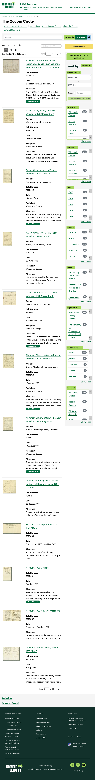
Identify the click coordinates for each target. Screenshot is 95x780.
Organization (72, 308)
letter (71, 352)
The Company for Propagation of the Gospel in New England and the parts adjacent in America (74, 337)
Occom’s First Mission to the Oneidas (75, 287)
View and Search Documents (15, 26)
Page (43, 54)
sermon (71, 370)
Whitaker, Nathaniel (72, 172)
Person (70, 388)
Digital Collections (29, 4)
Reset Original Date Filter (80, 98)
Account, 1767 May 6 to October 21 (43, 610)
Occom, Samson (72, 123)
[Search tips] (89, 37)
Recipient (70, 147)
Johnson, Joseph (72, 132)
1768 (70, 210)
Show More (32, 101)
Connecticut (74, 244)
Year (69, 187)
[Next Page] (57, 53)
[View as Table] (15, 50)
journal (71, 358)
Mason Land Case (73, 298)
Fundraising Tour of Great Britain (74, 275)
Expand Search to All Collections (79, 56)
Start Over (78, 46)
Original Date (72, 72)
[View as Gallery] (10, 50)
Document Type (73, 348)
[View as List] (6, 50)
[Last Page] (60, 53)
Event (69, 267)
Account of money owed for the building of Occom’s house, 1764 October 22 (42, 484)
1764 (70, 216)
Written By (71, 107)
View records (11, 45)
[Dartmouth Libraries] (9, 7)
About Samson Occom (51, 26)
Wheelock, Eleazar (73, 113)
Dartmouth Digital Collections (12, 16)
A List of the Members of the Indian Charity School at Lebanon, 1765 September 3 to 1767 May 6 (43, 64)
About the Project (70, 26)
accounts (72, 364)
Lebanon (72, 232)
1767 (70, 192)
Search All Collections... (81, 7)
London (71, 256)
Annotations (35, 26)
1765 (70, 204)
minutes (72, 376)
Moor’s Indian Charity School (74, 315)
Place (69, 227)
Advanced (81, 37)
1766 (70, 198)
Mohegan (72, 250)
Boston (71, 238)
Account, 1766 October (37, 567)
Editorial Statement (12, 30)
